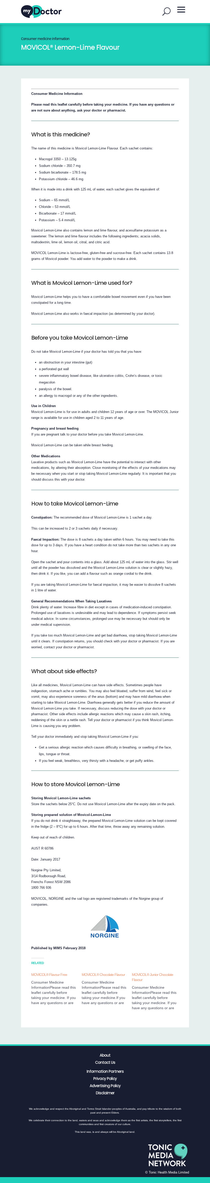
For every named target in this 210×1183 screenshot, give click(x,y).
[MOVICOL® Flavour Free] (56, 988)
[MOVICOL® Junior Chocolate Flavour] (157, 991)
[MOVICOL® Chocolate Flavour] (107, 988)
